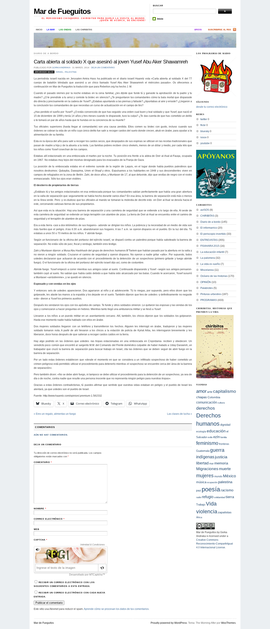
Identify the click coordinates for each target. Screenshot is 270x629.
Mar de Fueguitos (62, 11)
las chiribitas (84, 29)
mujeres (205, 475)
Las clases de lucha (179, 413)
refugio (207, 497)
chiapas (201, 397)
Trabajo (200, 504)
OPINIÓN (205, 282)
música (201, 482)
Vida (211, 504)
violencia (206, 511)
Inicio (160, 18)
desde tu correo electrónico (211, 106)
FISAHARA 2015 (209, 245)
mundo (218, 476)
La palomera (207, 257)
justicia (221, 457)
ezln (216, 437)
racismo (227, 490)
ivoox (203, 137)
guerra (217, 450)
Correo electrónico (49, 519)
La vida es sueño (210, 264)
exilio (210, 437)
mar (211, 463)
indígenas (205, 457)
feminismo (207, 443)
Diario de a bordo (46, 53)
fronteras (224, 444)
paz (198, 490)
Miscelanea (207, 269)
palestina (71, 72)
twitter (203, 119)
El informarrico (208, 227)
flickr (203, 125)
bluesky (204, 131)
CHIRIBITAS (207, 215)
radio (198, 497)
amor (201, 391)
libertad (202, 463)
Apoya (198, 29)
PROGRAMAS (208, 300)
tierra (230, 497)
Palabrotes (206, 288)
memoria (221, 463)
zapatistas (224, 512)
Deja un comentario (103, 67)
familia (223, 437)
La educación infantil (212, 252)
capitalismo (224, 391)
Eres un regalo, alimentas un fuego (55, 413)
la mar (51, 29)
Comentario (43, 462)
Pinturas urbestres (210, 294)
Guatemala (202, 450)
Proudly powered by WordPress (169, 622)
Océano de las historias (213, 276)
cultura (221, 402)
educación (216, 431)
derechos (205, 408)
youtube (205, 143)
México (229, 476)
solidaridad (219, 497)
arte (209, 391)
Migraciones (207, 469)
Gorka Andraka (61, 67)
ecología (201, 431)
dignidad (225, 424)
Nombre (40, 508)
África (199, 517)
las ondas (65, 29)
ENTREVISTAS (209, 240)
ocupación (212, 482)
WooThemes (228, 622)
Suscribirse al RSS (219, 29)
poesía (211, 489)
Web (36, 529)
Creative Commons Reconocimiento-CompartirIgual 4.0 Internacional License (214, 543)
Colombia (214, 397)
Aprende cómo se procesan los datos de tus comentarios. (116, 609)
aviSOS (204, 209)
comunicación (206, 402)
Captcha (40, 540)
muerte (225, 469)
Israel (59, 72)
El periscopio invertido (213, 233)
